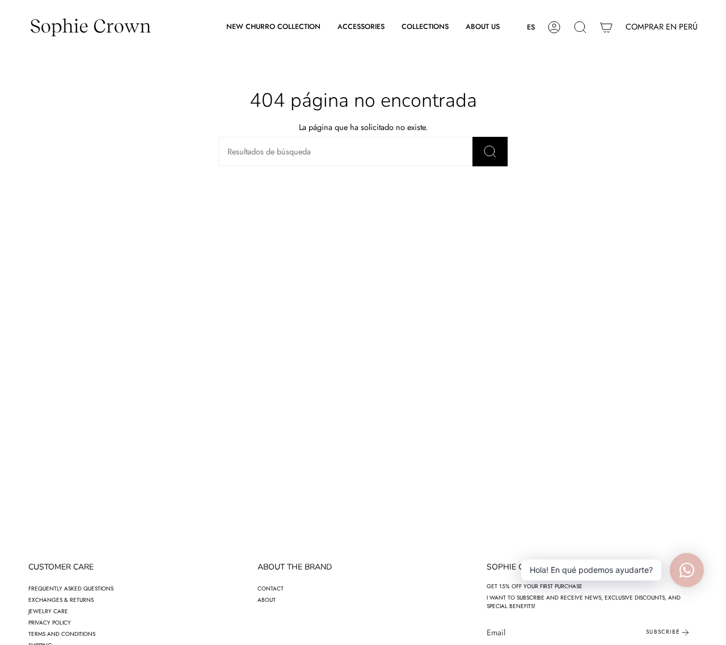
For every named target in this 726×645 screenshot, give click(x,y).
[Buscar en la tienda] (490, 151)
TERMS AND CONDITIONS (61, 634)
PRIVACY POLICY (49, 622)
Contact (271, 588)
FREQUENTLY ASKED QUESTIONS (70, 588)
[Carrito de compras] (606, 27)
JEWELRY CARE (48, 611)
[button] (361, 27)
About (267, 600)
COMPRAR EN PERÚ (662, 26)
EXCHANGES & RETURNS (61, 600)
